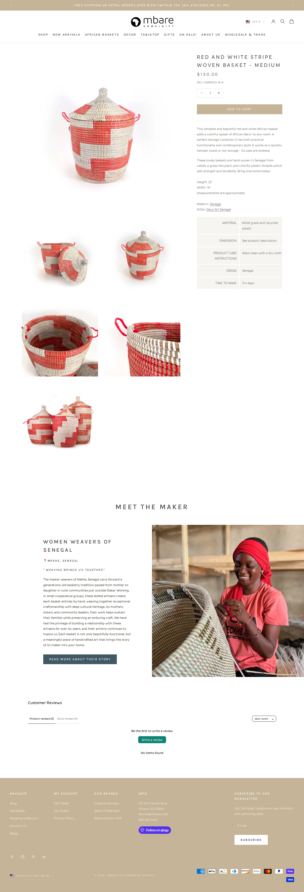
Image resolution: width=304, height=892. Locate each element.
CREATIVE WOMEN (182, 5)
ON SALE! (188, 35)
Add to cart (239, 109)
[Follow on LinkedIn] (44, 857)
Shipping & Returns (24, 818)
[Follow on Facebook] (12, 857)
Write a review (152, 740)
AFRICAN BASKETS (102, 35)
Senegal (215, 204)
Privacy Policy (64, 818)
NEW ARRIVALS (66, 35)
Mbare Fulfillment (107, 811)
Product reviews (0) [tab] (42, 718)
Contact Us (18, 826)
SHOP (43, 35)
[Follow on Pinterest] (33, 857)
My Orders (61, 811)
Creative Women (106, 803)
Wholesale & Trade (245, 35)
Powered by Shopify (139, 875)
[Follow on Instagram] (23, 857)
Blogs (14, 833)
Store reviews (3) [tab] (67, 718)
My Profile (61, 803)
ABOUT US (210, 35)
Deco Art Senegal (218, 209)
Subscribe (251, 840)
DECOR (130, 35)
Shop (13, 803)
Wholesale (17, 811)
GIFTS (169, 35)
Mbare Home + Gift (108, 818)
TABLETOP (150, 35)
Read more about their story (80, 659)
